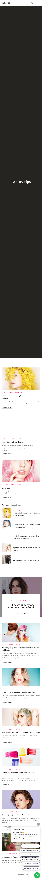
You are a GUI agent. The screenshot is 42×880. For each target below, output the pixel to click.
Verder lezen (7, 407)
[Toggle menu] (9, 3)
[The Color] (4, 3)
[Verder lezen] (21, 379)
